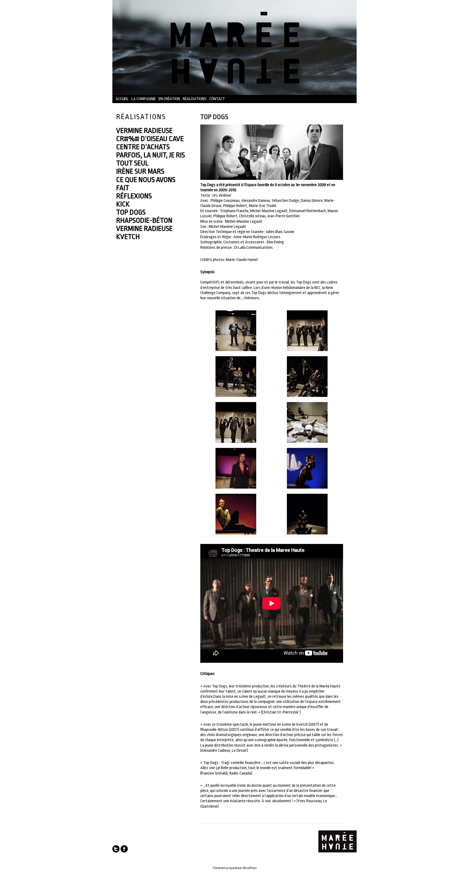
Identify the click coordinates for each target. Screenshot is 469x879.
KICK (123, 204)
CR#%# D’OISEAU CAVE (150, 139)
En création (169, 99)
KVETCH (128, 237)
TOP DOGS (130, 212)
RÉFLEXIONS (134, 196)
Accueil (122, 99)
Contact (217, 99)
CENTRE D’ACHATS (143, 147)
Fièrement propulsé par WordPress (234, 868)
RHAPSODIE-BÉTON (144, 220)
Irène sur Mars (140, 171)
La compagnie (143, 99)
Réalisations (195, 99)
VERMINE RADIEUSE (144, 130)
